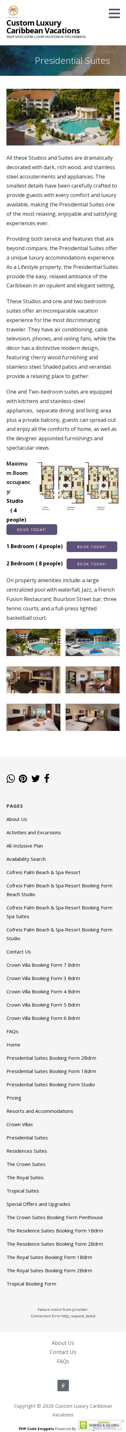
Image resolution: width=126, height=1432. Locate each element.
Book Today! (32, 529)
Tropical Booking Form (31, 1283)
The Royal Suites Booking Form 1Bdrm (49, 1257)
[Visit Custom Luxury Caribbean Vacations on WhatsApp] (10, 779)
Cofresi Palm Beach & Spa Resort (43, 872)
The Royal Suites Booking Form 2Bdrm (49, 1270)
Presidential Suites (27, 1137)
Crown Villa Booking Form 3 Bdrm (43, 978)
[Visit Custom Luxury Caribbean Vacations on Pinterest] (23, 779)
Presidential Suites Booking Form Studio (50, 1084)
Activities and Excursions (33, 832)
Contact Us (18, 951)
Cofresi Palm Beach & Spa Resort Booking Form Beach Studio (59, 889)
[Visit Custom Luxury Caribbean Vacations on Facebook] (46, 779)
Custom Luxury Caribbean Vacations (43, 26)
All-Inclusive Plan (24, 845)
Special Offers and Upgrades (38, 1204)
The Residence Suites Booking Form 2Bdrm (54, 1244)
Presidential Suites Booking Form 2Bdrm (51, 1058)
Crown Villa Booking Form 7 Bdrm (43, 965)
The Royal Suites (25, 1177)
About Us (16, 819)
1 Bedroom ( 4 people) (56, 546)
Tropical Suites (22, 1190)
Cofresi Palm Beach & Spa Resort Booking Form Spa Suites (59, 911)
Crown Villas (19, 1124)
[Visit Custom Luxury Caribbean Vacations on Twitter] (35, 779)
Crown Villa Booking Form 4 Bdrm (43, 991)
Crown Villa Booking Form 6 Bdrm (43, 1018)
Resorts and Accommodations (39, 1111)
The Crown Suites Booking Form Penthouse (54, 1217)
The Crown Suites (26, 1164)
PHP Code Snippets (36, 1428)
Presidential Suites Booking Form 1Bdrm (51, 1071)
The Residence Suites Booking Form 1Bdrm (54, 1230)
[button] (116, 13)
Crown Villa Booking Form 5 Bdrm (43, 1004)
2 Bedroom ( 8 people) (56, 563)
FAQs (12, 1031)
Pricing (13, 1097)
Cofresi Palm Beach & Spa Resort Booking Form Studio (59, 933)
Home (13, 1044)
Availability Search (26, 859)
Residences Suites (26, 1151)
